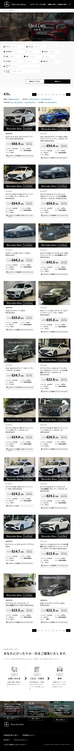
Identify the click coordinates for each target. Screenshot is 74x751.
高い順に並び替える (46, 99)
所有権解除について (27, 735)
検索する (57, 81)
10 (64, 94)
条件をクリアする (34, 81)
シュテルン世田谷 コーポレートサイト (14, 744)
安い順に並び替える (33, 99)
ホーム (5, 10)
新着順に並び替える (13, 99)
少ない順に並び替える (51, 102)
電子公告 (6, 740)
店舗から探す (52, 4)
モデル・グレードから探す (38, 4)
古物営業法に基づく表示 (10, 735)
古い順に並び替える (30, 102)
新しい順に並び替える (17, 102)
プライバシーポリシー (20, 740)
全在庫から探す (62, 4)
